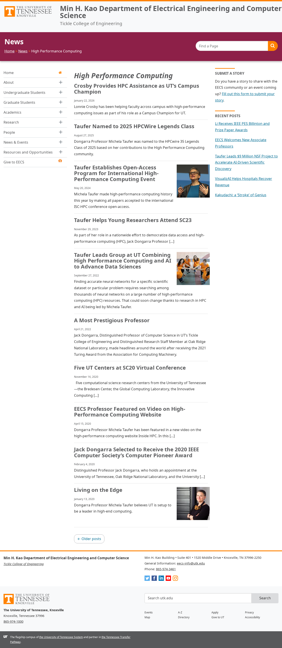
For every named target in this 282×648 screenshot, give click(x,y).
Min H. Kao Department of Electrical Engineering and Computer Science (171, 12)
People (9, 132)
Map (147, 617)
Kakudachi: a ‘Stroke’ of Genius (240, 195)
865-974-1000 (13, 621)
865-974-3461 (166, 569)
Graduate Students (19, 102)
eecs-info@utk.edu (191, 563)
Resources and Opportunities (28, 152)
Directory (183, 617)
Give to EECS (14, 162)
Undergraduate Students (24, 92)
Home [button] (9, 72)
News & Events (16, 142)
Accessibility (252, 617)
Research (11, 122)
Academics (12, 112)
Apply (215, 612)
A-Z (180, 612)
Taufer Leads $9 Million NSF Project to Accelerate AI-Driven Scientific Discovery (246, 162)
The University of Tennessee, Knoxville (28, 16)
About (9, 82)
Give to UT (218, 617)
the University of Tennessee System (61, 637)
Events (149, 612)
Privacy (249, 612)
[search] (237, 46)
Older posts (89, 538)
